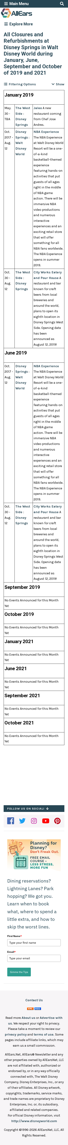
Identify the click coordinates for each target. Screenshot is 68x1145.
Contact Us (34, 1000)
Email (11, 952)
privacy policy (16, 1034)
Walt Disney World (20, 148)
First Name (14, 936)
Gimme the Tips (19, 972)
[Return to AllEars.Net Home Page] (27, 17)
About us (28, 1018)
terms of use (43, 1034)
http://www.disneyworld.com (34, 1121)
